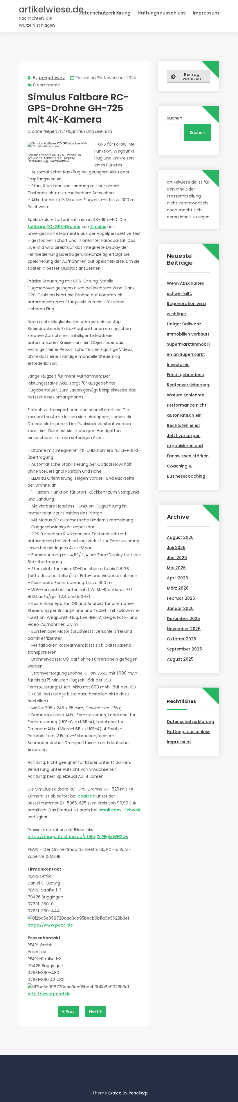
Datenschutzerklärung (104, 13)
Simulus (98, 226)
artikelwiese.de (51, 9)
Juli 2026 (176, 547)
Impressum (206, 13)
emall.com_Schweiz (119, 810)
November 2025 (184, 629)
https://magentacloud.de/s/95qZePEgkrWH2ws (78, 837)
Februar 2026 (181, 598)
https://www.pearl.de (50, 925)
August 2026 (180, 537)
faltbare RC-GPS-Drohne (54, 226)
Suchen (174, 118)
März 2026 (178, 588)
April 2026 (177, 578)
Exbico (115, 1093)
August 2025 (180, 659)
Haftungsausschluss (162, 13)
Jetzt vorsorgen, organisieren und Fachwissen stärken (188, 446)
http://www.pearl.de (49, 994)
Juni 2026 (177, 558)
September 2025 (184, 649)
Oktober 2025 (181, 639)
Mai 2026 (176, 568)
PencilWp (138, 1093)
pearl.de (86, 796)
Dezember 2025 (183, 618)
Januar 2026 (180, 608)
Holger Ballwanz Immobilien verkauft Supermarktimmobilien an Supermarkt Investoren (188, 344)
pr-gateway (52, 78)
